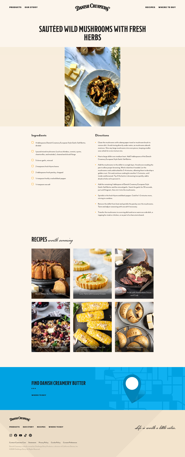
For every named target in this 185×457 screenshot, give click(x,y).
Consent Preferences (70, 442)
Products (15, 7)
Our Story (31, 7)
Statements (32, 442)
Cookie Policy (55, 442)
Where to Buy (167, 7)
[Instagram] (10, 435)
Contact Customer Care (17, 442)
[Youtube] (20, 435)
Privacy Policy (43, 442)
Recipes (150, 7)
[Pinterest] (30, 435)
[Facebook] (15, 435)
